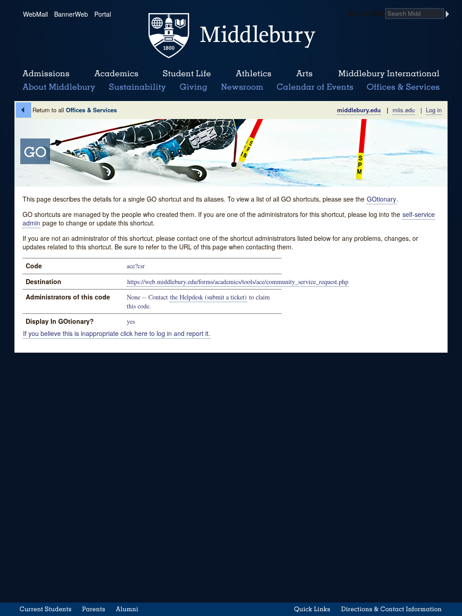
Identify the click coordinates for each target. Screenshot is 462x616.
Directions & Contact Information (391, 609)
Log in (434, 110)
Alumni (127, 609)
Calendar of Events (316, 87)
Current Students (45, 609)
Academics (116, 74)
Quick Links (312, 609)
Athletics (253, 74)
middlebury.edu (359, 110)
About (59, 87)
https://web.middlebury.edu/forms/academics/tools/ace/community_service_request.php (237, 281)
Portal (102, 13)
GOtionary (381, 198)
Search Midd (365, 13)
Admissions (46, 74)
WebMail (35, 13)
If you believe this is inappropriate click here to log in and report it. (116, 333)
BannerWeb (71, 13)
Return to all (74, 110)
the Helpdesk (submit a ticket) (208, 297)
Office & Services (403, 87)
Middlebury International (389, 74)
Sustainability (137, 87)
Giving (192, 87)
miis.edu (404, 110)
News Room (242, 87)
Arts (304, 74)
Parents (93, 609)
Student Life (186, 74)
